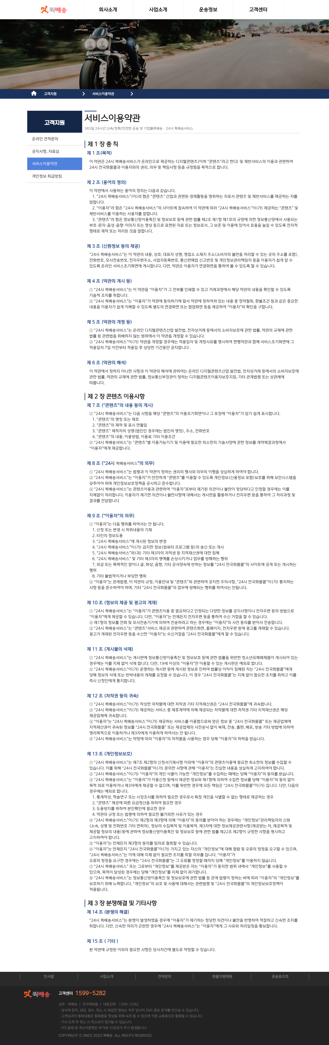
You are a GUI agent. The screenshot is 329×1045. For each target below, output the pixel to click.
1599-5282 (90, 993)
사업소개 (106, 976)
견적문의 (164, 976)
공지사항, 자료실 (45, 151)
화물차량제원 (222, 976)
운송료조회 (280, 976)
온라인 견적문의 (45, 139)
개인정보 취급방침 (47, 176)
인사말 (49, 976)
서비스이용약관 (103, 94)
